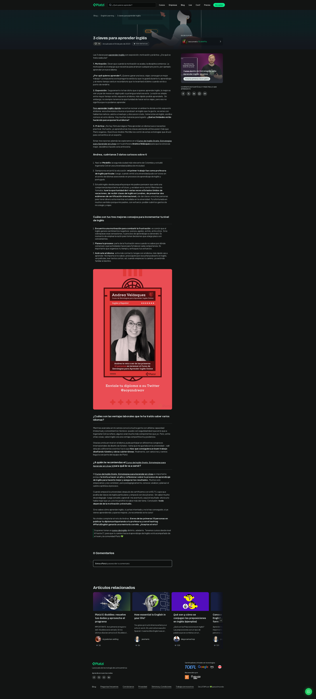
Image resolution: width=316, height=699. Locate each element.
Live (190, 5)
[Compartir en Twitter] (188, 93)
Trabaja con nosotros (185, 686)
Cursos (162, 5)
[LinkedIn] (109, 677)
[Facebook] (94, 677)
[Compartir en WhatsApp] (199, 93)
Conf (198, 5)
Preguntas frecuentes (109, 686)
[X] (99, 677)
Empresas (173, 5)
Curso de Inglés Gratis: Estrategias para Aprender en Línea (124, 474)
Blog (183, 5)
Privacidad (142, 686)
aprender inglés (117, 54)
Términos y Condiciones (161, 686)
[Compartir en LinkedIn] (194, 93)
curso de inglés (119, 530)
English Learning (107, 15)
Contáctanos (128, 686)
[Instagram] (104, 677)
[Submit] (110, 5)
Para (107, 108)
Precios (207, 5)
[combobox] (131, 4)
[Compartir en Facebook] (183, 93)
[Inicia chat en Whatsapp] (308, 691)
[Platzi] (98, 5)
